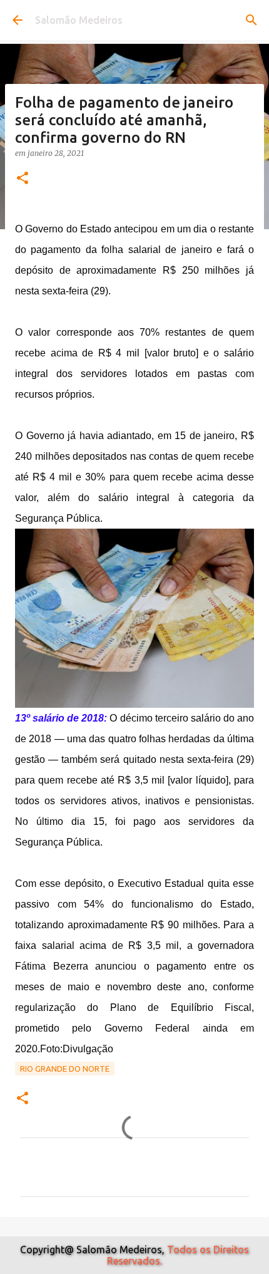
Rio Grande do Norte (64, 1068)
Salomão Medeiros (79, 20)
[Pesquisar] (251, 20)
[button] (22, 178)
